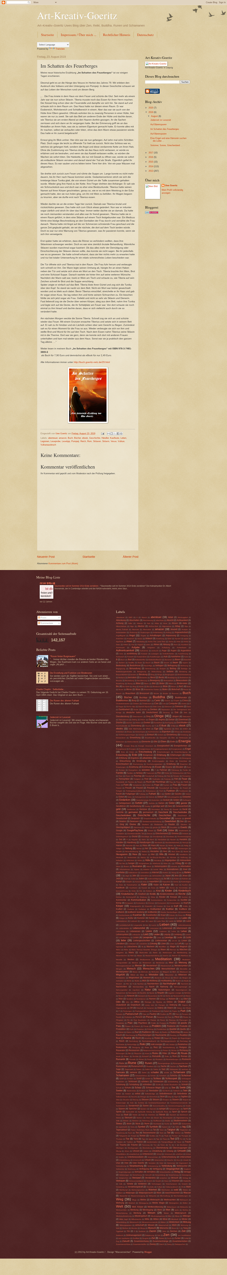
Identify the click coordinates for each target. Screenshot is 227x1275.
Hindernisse (131, 857)
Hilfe (161, 854)
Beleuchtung (156, 671)
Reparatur (120, 1050)
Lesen (136, 937)
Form (126, 785)
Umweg (169, 1151)
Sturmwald (157, 1124)
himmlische (183, 854)
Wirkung (187, 1222)
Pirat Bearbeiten (140, 1020)
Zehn (164, 1231)
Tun (155, 1145)
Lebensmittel (139, 928)
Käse (121, 885)
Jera (176, 876)
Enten (131, 752)
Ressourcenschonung (151, 1050)
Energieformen (180, 746)
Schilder (130, 1079)
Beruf (152, 677)
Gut (120, 839)
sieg (169, 1097)
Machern (151, 947)
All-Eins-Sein (153, 626)
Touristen (119, 1142)
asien (148, 644)
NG (161, 996)
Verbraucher (182, 1166)
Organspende (121, 1008)
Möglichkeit (134, 978)
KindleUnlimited (167, 894)
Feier (120, 776)
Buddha (159, 697)
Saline (155, 1069)
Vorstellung (120, 1187)
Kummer (141, 918)
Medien (130, 959)
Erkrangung (186, 758)
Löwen (171, 944)
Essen (158, 767)
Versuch (174, 1178)
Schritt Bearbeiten (171, 1084)
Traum (188, 1142)
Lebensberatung (184, 925)
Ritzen (126, 1056)
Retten (165, 1050)
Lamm (171, 921)
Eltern (163, 741)
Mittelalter (153, 974)
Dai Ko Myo (130, 706)
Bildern (171, 683)
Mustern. (119, 984)
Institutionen (133, 872)
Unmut (188, 1154)
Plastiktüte (120, 1023)
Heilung (128, 848)
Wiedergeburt (141, 1216)
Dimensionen (138, 716)
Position (173, 1023)
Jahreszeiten (157, 876)
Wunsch (152, 1228)
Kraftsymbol (155, 909)
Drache (119, 723)
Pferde (185, 1017)
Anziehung (160, 638)
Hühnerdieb (185, 860)
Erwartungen (121, 767)
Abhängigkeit (183, 617)
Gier (182, 821)
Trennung (146, 1145)
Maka (126, 950)
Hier (153, 854)
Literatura (120, 944)
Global (147, 827)
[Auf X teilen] (114, 433)
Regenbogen (186, 1038)
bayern (185, 663)
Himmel (171, 854)
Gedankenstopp (142, 800)
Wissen (151, 1225)
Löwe (163, 944)
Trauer (178, 1142)
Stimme (126, 1121)
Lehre (173, 931)
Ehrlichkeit (120, 732)
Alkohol (141, 626)
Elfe (155, 742)
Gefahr (176, 800)
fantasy (139, 773)
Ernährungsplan (158, 761)
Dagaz (120, 706)
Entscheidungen (163, 752)
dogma (162, 720)
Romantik (120, 1059)
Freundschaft (164, 788)
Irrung (173, 872)
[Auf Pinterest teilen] (121, 433)
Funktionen (183, 791)
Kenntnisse (183, 888)
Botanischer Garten (151, 689)
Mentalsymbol (122, 972)
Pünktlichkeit (161, 1029)
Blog (134, 686)
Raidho (165, 1032)
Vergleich (187, 1169)
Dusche (148, 726)
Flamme (131, 782)
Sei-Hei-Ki (166, 1091)
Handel (173, 839)
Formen (148, 785)
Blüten (173, 686)
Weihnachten (170, 1200)
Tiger (144, 1139)
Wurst (174, 1228)
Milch (174, 972)
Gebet (121, 797)
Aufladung (166, 647)
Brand (185, 689)
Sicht (162, 1097)
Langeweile (137, 925)
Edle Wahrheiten (135, 729)
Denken (153, 709)
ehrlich (185, 729)
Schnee (185, 1082)
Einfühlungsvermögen (127, 735)
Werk (159, 1210)
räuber (185, 1032)
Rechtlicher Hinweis (116, 34)
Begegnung (120, 668)
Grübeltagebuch (122, 836)
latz (146, 925)
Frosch (185, 788)
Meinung (183, 962)
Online (170, 1002)
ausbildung (132, 654)
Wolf (117, 1228)
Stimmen (135, 1121)
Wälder (185, 1190)
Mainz (118, 950)
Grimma (175, 833)
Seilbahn (176, 1091)
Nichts (168, 996)
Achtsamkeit (182, 620)
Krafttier (170, 909)
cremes (184, 703)
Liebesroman (161, 941)
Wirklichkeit (174, 1222)
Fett (176, 779)
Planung (172, 1020)
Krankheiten (151, 915)
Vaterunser (171, 1163)
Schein (153, 1076)
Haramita (129, 845)
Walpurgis (130, 1193)
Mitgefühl (120, 974)
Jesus (185, 876)
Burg (134, 700)
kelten (162, 888)
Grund (134, 836)
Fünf (161, 791)
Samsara (120, 1072)
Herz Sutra (175, 851)
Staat (118, 1115)
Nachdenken (153, 984)
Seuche (134, 1097)
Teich (162, 1133)
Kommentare (46, 623)
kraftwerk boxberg (136, 912)
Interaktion (145, 872)
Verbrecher (120, 1169)
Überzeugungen (180, 1148)
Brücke (156, 693)
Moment (147, 978)
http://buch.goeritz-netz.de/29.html (92, 362)
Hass (145, 845)
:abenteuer (120, 617)
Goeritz (183, 827)
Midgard (166, 972)
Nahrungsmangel (180, 987)
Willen (156, 1219)
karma (175, 882)
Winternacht (134, 1222)
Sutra (132, 1127)
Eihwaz (177, 732)
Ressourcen (134, 1050)
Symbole (153, 1126)
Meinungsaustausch (123, 966)
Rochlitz (136, 1056)
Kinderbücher (127, 894)
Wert (168, 1210)
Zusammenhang (141, 1241)
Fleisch (140, 782)
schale (166, 1072)
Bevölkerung (142, 680)
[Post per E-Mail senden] (102, 433)
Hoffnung (184, 857)
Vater (161, 1163)
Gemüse (143, 809)
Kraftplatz (142, 909)
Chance (167, 700)
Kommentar (121, 900)
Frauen (184, 785)
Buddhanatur (181, 698)
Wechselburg (165, 1196)
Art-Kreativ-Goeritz (77, 15)
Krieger (122, 918)
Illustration (137, 866)
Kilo (140, 891)
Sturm (146, 1124)
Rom (89, 441)
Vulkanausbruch (48, 445)
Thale (166, 1136)
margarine (120, 953)
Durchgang (169, 723)
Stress (119, 1123)
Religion (183, 1047)
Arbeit (129, 641)
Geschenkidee (180, 812)
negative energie (174, 993)
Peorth (118, 1017)
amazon (62, 438)
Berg (153, 674)
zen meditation (124, 1238)
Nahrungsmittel (121, 990)
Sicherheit (153, 1097)
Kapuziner (166, 882)
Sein (185, 1090)
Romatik (132, 1059)
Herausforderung (131, 851)
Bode (189, 686)
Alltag (177, 626)
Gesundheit (165, 818)
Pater (144, 1014)
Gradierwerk (183, 830)
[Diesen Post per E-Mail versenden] (108, 433)
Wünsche (164, 1228)
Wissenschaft (163, 1225)
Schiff (121, 1079)
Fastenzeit (150, 773)
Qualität (172, 1029)
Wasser (187, 1192)
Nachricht (184, 984)
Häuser (162, 845)
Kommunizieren (157, 900)
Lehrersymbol (122, 934)
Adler (130, 623)
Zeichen (173, 1231)
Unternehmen (153, 1157)
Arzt (132, 644)
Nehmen (187, 993)
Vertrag (185, 1178)
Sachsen (183, 1066)
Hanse (119, 845)
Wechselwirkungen (181, 1196)
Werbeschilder (121, 1210)
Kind (158, 891)
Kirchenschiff (131, 897)
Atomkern (184, 644)
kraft (176, 906)
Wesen (151, 1212)
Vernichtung (137, 1175)
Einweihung (135, 738)
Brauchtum (130, 693)
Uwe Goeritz (171, 185)
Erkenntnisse (174, 758)
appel (186, 638)
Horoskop (157, 860)
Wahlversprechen (138, 1190)
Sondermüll (133, 1106)
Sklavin (105, 441)
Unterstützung (124, 1160)
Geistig (147, 806)
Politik (153, 1023)
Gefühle (152, 803)
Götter (171, 830)
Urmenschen (159, 1160)
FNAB (186, 782)
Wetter (166, 1213)
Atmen (156, 644)
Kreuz (180, 915)
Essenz (169, 767)
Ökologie (148, 1002)
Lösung (153, 943)
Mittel (142, 975)
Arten (118, 644)
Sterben (139, 1118)
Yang (185, 1228)
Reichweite (120, 1044)
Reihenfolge (132, 1044)
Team (130, 1133)
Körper (119, 905)
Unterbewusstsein (135, 1157)
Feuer (184, 779)
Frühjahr (119, 791)
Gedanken (124, 799)
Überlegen (120, 1148)
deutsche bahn (133, 712)
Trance (139, 1142)
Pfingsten (119, 1020)
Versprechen (123, 1178)
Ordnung (173, 1005)
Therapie (184, 1136)
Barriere (122, 663)
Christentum (146, 703)
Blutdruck (156, 686)
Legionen (45, 441)
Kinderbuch (184, 890)
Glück (163, 827)
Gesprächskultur (150, 818)
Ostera (160, 1008)
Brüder (165, 693)
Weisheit (131, 1203)
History (143, 857)
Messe (135, 972)
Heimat (139, 848)
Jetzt (118, 879)
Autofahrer (176, 657)
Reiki (142, 1044)
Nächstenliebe (138, 987)
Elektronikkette (133, 742)
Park (183, 1010)
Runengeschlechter (180, 1063)
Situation (126, 1100)
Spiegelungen (174, 1109)
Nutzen (172, 999)
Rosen (149, 1059)
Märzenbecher (121, 955)
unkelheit (179, 1154)
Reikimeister (121, 1047)
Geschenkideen (123, 815)
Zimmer (161, 1238)
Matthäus (184, 955)
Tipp (157, 1139)
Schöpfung (134, 1084)
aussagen (155, 654)
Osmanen (150, 1008)
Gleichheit (137, 827)
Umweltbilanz (121, 1154)
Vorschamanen (171, 1184)
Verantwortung (136, 1166)
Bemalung (183, 671)
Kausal (144, 888)
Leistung (178, 934)
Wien (170, 1216)
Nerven (121, 996)
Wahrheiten (165, 1190)
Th (160, 1136)
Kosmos (160, 906)
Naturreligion (164, 990)
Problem (156, 1025)
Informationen (124, 869)
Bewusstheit (168, 680)
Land (188, 921)
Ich (186, 863)
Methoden (155, 972)
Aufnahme (144, 651)
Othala (188, 1008)
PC (170, 1014)
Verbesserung (152, 1166)
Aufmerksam (181, 647)
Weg (119, 1199)
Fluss (178, 782)
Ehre (177, 729)
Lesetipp (66, 441)
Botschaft (175, 689)
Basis (140, 663)
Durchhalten (182, 723)
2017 (151, 152)
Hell (172, 848)
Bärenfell (187, 660)
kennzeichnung (122, 891)
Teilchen (177, 1133)
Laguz (150, 921)
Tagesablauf (121, 1130)
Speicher (133, 1109)
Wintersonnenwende (150, 1222)
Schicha (173, 1076)
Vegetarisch (183, 1163)
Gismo (133, 824)
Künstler (161, 918)
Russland (150, 1066)
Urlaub (148, 1160)
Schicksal (186, 1075)
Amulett (173, 629)
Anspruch (130, 638)
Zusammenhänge (161, 1241)
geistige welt (158, 806)
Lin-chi (174, 941)
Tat (154, 1130)
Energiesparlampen (160, 749)
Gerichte (120, 812)
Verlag (177, 1172)
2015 (151, 161)
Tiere (135, 1139)
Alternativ (135, 629)
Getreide (178, 818)
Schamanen (122, 1075)
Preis (118, 1026)
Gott (159, 830)
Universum (168, 1154)
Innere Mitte (158, 869)
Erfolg (188, 755)
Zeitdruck (119, 1235)
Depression (165, 709)
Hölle (147, 860)
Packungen (127, 1011)
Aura (121, 654)
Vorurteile (150, 1187)
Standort (173, 1115)
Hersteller (154, 851)
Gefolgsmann (125, 803)
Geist (171, 802)
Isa (180, 872)
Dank (189, 706)
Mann (163, 950)
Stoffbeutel (157, 1121)
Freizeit (118, 788)
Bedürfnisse (135, 666)
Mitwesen (182, 975)
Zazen (152, 1231)
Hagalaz (134, 839)
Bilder (162, 683)
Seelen (119, 1090)
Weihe (143, 1200)
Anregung (184, 636)
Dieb (185, 712)
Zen (166, 1235)
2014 (151, 166)
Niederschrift (178, 996)
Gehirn (161, 803)
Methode (144, 972)
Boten (165, 689)
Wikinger (187, 1216)
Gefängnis (187, 800)
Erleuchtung (125, 761)
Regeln (174, 1038)
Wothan (125, 1228)
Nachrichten (121, 987)
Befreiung (184, 666)
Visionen (176, 1181)
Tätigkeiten (184, 1130)
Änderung (133, 632)
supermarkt (123, 1127)
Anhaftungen (155, 636)
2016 (151, 157)
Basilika (131, 663)
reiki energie (156, 1044)
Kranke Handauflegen (169, 912)
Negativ (160, 993)
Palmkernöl (156, 1011)
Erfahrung (161, 755)
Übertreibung (147, 1148)
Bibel (138, 683)
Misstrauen (184, 972)
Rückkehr (159, 1059)
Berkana (121, 677)
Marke (155, 953)
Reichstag (184, 1041)
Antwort (148, 638)
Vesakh (158, 1181)
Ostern (170, 1008)
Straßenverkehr (181, 1121)
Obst (185, 999)
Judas (133, 879)
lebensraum (181, 928)
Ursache (170, 1160)
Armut (186, 641)
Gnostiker (173, 827)
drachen (129, 723)
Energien (132, 749)
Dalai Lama (157, 706)
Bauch (148, 663)
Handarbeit (162, 839)
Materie (175, 955)
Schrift (158, 1084)
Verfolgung (144, 1169)
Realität (127, 1038)
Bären (177, 660)
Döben (142, 720)
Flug (171, 782)
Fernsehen (186, 776)
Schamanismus (141, 1076)
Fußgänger (130, 794)
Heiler (178, 845)
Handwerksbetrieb (172, 842)
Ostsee (179, 1008)
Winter (185, 1219)
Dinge (159, 716)
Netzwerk (141, 996)
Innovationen (173, 869)
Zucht (169, 1238)
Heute (185, 851)
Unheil (159, 1154)
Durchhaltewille (121, 726)
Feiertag (137, 776)
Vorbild (130, 1184)
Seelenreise (131, 1091)
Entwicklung (122, 755)
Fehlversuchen (178, 773)
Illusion (126, 866)
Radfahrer (146, 1032)
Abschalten (134, 620)
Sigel (176, 1097)
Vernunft (148, 1175)
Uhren (127, 1151)
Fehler (167, 773)
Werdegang (148, 1210)
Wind (165, 1219)
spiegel (162, 1109)
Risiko (155, 1053)
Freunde (151, 788)
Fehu (189, 773)
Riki (129, 1053)
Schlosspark (171, 1078)
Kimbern (149, 891)
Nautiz (151, 993)
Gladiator (145, 824)
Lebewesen (135, 931)
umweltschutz (134, 1154)
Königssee (129, 903)
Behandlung (135, 668)
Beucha (119, 680)
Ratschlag (175, 1032)
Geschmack (182, 815)
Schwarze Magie (153, 1088)
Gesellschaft (121, 818)
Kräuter (172, 915)
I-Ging (178, 863)
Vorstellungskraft (135, 1187)
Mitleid (132, 975)
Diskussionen (124, 720)
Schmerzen (158, 1082)
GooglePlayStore (135, 830)
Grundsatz (170, 836)
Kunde (152, 918)
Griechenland (162, 833)
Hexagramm (122, 854)
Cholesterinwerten (123, 703)
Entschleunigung (180, 752)
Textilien (152, 1136)
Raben (129, 1032)
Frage (157, 785)
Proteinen (140, 1029)
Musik (186, 981)
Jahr (134, 876)
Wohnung (184, 1225)
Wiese (177, 1216)
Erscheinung (138, 764)
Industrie (174, 866)
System (165, 1127)
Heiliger (119, 848)
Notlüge (163, 999)
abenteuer (52, 438)
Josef (126, 879)
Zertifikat (136, 1238)
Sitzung (135, 1100)
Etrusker (179, 767)
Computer (173, 703)
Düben (138, 723)
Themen (175, 1136)
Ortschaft (139, 1008)
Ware (159, 1193)
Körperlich (149, 906)
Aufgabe (136, 647)
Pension (185, 1014)
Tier (127, 1139)
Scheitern (163, 1076)
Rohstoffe (156, 1056)
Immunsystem (161, 866)
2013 (151, 171)
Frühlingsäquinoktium (134, 791)
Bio (117, 686)
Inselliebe (120, 872)
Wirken (163, 1222)
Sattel (144, 1072)
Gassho (178, 794)
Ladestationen (121, 921)
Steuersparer (168, 1118)
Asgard (140, 644)
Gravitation (120, 833)
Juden (141, 879)
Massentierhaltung (152, 955)
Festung (167, 779)
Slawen (175, 1100)
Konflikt (184, 900)
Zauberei (142, 1231)
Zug (117, 1241)
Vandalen (152, 1163)
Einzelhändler (150, 738)
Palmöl (166, 1011)
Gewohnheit (170, 821)
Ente (123, 752)
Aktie (185, 623)
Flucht (149, 782)
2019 (151, 112)
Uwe (126, 1163)
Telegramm (123, 1136)
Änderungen (145, 632)
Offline (137, 1002)
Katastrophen (132, 885)
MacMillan (162, 947)
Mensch (131, 968)
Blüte (165, 686)
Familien (130, 773)
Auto (166, 657)
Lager (143, 921)
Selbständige (150, 1094)
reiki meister (170, 1044)
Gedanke (186, 797)
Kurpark (171, 918)
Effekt (148, 729)
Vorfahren (142, 1184)
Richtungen (120, 1053)
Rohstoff (145, 1056)
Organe (185, 1005)
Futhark (152, 794)
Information (186, 866)
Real (118, 1038)
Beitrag (173, 668)
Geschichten (165, 815)
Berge (160, 674)
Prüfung (150, 1029)
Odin (118, 1002)
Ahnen (175, 623)
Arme (178, 641)
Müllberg (154, 981)
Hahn (144, 839)
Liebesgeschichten (141, 941)
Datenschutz (145, 34)
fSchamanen (151, 791)
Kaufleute (114, 438)
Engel (188, 749)
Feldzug (160, 776)
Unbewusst (148, 1154)
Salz (164, 1069)
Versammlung (160, 1175)
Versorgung (186, 1175)
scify (166, 1088)
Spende (153, 1109)
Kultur (130, 918)
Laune (153, 925)
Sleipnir (185, 1100)
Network (130, 996)
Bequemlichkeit (122, 674)
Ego (156, 728)
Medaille (119, 959)
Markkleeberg (182, 953)
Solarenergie (121, 1103)
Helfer (164, 848)
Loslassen (132, 944)
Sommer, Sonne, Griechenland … (166, 145)
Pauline (153, 1014)
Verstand (136, 1178)
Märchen (184, 950)
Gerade (175, 809)
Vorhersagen (156, 1184)
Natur (148, 989)
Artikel (125, 644)
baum (175, 662)
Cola (164, 703)
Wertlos (185, 1210)
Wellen (185, 1203)
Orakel (181, 1001)
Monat (167, 978)
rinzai (147, 1053)
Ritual (174, 1053)
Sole (132, 1103)
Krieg (188, 915)
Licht (188, 937)
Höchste (173, 857)
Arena (171, 641)
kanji (144, 882)
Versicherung (174, 1175)
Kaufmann (133, 888)
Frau (175, 785)
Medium (135, 963)
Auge (164, 651)
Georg (166, 809)
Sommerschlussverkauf (157, 1103)
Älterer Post (130, 556)
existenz (146, 770)
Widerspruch (180, 1213)
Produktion (121, 1029)
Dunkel (147, 723)
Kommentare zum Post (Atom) (63, 563)
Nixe (121, 999)
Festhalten (156, 779)
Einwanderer (121, 738)
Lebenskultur (124, 928)
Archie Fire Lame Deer (156, 641)
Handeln (183, 839)
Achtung (119, 623)
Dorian (172, 720)
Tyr (170, 1145)
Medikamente (145, 959)
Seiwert (128, 1094)
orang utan (149, 1005)
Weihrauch (184, 1200)
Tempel (133, 1136)
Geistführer (121, 806)
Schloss (157, 1078)
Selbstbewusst (165, 1094)
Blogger (148, 1252)
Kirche (181, 893)
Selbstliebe (182, 1094)
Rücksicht (186, 1059)
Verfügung (157, 1169)
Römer (141, 1059)
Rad (137, 1032)
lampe (179, 921)
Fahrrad (163, 770)
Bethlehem (184, 677)
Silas (118, 1100)
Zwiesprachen (180, 1244)
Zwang (153, 1244)
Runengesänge (164, 1063)
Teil (168, 1132)
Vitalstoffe (187, 1181)
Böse (138, 689)
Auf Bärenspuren (158, 124)
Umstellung (157, 1151)
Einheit (141, 735)
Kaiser (176, 879)
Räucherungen (145, 1035)
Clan (156, 703)
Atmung (166, 644)
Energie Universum (145, 746)
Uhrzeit (136, 1151)
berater (133, 674)
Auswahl (130, 657)
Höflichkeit (130, 860)
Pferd (176, 1017)
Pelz (177, 1014)
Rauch (119, 1035)
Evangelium (133, 770)
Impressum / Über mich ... (78, 34)
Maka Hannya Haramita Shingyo (144, 950)
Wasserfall (123, 1196)
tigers (151, 1139)
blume (141, 686)
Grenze (150, 833)
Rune (132, 1063)
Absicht (170, 620)
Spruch (184, 1112)
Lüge (186, 944)
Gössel (150, 830)
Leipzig (167, 934)
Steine (118, 1118)
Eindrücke (187, 732)
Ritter (164, 1053)
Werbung (134, 1210)
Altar (186, 626)
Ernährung (141, 761)
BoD (181, 686)
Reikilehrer (183, 1044)
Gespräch (135, 818)
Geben (188, 794)
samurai (133, 1072)
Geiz (170, 806)
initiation (146, 869)
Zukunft (126, 1241)
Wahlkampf (123, 1190)
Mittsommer (169, 975)
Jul (165, 879)
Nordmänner (141, 999)
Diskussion (187, 716)
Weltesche (184, 1207)
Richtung (184, 1050)
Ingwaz (136, 869)
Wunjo (142, 1228)
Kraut (163, 915)
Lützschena (132, 947)
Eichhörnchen (153, 732)
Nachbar (140, 984)
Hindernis (119, 857)
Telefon (187, 1133)
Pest (169, 1017)
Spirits (119, 1112)
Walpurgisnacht (146, 1193)
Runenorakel (122, 1066)
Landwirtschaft (124, 925)
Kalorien (185, 879)
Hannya (185, 842)
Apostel (178, 638)
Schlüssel (132, 1082)
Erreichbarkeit (122, 764)
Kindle (153, 894)
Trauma (122, 1145)
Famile (185, 770)
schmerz (145, 1082)
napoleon (136, 990)
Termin (142, 1136)
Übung (118, 1151)
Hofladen (119, 860)
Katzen (166, 884)
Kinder (168, 890)
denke (144, 709)
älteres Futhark (122, 629)
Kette (134, 891)
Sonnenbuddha (159, 1106)
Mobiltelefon (120, 978)
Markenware (167, 953)
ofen (127, 1002)
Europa (122, 770)
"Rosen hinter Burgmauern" (63, 656)
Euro (189, 767)
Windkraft (174, 1219)
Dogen (152, 720)
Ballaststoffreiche (155, 660)
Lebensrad (167, 928)
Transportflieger (167, 1142)
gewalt (188, 818)
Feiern (128, 776)
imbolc (148, 866)
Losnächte (143, 944)
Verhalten (139, 1172)
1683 (130, 617)
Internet (155, 872)
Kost (168, 906)
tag (184, 1126)
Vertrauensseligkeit (136, 1181)
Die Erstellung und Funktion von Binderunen (71, 673)
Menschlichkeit (168, 969)
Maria (131, 953)
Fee (159, 773)
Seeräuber (154, 1091)
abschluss (160, 620)
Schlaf (147, 1079)
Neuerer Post (46, 556)
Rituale (184, 1053)
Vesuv (113, 441)
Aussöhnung (183, 654)
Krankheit (137, 915)
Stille (118, 1121)
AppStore (119, 641)
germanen (133, 812)
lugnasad (119, 947)
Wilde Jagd (123, 1219)
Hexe (134, 854)
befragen (160, 666)
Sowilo (188, 1106)
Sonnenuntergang (175, 1106)
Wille (147, 1219)
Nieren (188, 996)
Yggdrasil (119, 1231)
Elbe (173, 738)
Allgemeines (166, 626)
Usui (118, 1163)
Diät (176, 712)
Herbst (144, 851)
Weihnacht (155, 1200)
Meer (171, 963)
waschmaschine (172, 1193)
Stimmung (146, 1121)
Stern (148, 1118)
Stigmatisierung (182, 1118)
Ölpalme (159, 1002)
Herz (165, 851)
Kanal (137, 882)
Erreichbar (183, 761)
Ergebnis (135, 758)
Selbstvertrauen (122, 1097)
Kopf (186, 903)
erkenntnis (148, 758)
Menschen (148, 968)
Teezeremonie (149, 1133)
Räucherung (130, 1035)
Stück (137, 1124)
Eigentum (166, 732)
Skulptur (166, 1100)
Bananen (168, 660)
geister (184, 803)
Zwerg (169, 1244)
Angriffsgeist (120, 636)
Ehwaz (129, 732)
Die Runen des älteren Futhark (64, 700)
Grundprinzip (158, 836)
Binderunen (182, 683)
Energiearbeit (163, 746)
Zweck (161, 1244)
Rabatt (121, 1032)
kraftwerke (152, 912)
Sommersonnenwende (179, 1103)
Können (151, 903)
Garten (168, 794)
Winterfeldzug (121, 1222)
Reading (173, 1035)
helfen (155, 848)
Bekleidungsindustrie (124, 671)
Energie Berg (129, 746)
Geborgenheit (140, 797)
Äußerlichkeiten (168, 654)
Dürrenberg (136, 726)
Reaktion (184, 1035)
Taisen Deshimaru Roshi (140, 1130)
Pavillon (163, 1014)
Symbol (141, 1126)
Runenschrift (137, 1066)
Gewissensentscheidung (152, 821)
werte (177, 1210)
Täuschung (120, 1133)
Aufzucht (155, 651)
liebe (123, 940)
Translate (60, 49)
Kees (153, 888)
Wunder (134, 1228)
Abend (144, 617)
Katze (156, 885)
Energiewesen (176, 749)
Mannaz (173, 950)
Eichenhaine (140, 732)
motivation (120, 981)
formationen (137, 785)
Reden (157, 1038)
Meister (138, 965)
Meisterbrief (151, 966)
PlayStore (142, 1023)
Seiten (118, 1094)
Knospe (173, 897)
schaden (155, 1072)
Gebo (129, 797)
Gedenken (156, 800)
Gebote (151, 797)
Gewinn (122, 821)
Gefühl (138, 802)
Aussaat (144, 654)
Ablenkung (121, 620)
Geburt (160, 797)
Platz (130, 1023)
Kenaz (172, 888)
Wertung (137, 1213)
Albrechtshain (121, 626)
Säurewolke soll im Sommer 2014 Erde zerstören (76, 586)
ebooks (119, 728)
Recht (138, 1038)
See (173, 1087)
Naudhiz (143, 993)
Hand (152, 839)
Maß (132, 955)
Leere (149, 931)
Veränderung (121, 1166)
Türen (162, 1145)
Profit (131, 1029)
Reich (83, 441)
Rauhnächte (161, 1035)
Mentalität (183, 969)
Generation (155, 809)
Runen (148, 1063)
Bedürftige (148, 666)
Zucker (177, 1238)
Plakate (153, 1020)
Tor (187, 1139)
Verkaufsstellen (165, 1172)
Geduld (166, 800)
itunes (187, 872)
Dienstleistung (122, 716)
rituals (118, 1056)
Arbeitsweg (140, 641)
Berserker (143, 677)
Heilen (170, 845)
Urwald (185, 1160)
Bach (123, 660)
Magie (173, 947)
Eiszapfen (163, 738)
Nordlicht (129, 999)
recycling (147, 1038)
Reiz (156, 1047)
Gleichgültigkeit (123, 827)
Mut (127, 984)
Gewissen (134, 821)
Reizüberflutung (169, 1047)
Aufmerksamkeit (125, 650)
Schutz (138, 1087)
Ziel (153, 1238)
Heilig (186, 845)
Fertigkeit (137, 779)
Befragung (172, 666)
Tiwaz (165, 1139)
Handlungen (145, 842)
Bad (130, 660)
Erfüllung (123, 758)
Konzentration (175, 903)
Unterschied (185, 1157)
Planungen (183, 1020)
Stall (142, 1115)
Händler (105, 438)
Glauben (184, 824)
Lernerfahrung (124, 937)
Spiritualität (130, 1112)
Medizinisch (147, 963)
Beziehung (120, 683)
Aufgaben (151, 647)
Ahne (165, 623)
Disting (134, 720)
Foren (118, 785)
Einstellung (172, 735)
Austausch (120, 657)
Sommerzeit (120, 1106)
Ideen (118, 866)
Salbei (147, 1069)
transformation (152, 1142)
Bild (154, 683)
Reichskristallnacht (149, 1041)
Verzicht (149, 1181)
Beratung (143, 674)
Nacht (151, 987)
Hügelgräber (170, 860)
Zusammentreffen (140, 1244)
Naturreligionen (181, 990)
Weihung (120, 1203)
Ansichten (120, 638)
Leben (123, 438)
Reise (147, 1047)
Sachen (173, 1066)
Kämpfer (128, 882)
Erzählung (133, 767)
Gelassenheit (182, 806)
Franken (166, 785)
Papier (174, 1011)
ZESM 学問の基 (47, 583)
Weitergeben (174, 1203)
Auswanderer (142, 657)
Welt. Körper (137, 1207)
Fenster (176, 776)
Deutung (166, 712)
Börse (129, 689)
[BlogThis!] (111, 433)
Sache (164, 1066)
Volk (120, 1184)
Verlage (187, 1172)
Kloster (162, 897)
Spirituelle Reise (162, 1112)
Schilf (138, 1079)
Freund (139, 788)
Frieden (176, 788)
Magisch (183, 947)
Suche (166, 1124)
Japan (168, 876)
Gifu (189, 821)
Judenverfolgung (154, 879)
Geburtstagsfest (173, 797)
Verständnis (150, 1178)
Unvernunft (137, 1160)
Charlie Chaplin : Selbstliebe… (50, 689)
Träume (134, 1145)
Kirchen (119, 897)
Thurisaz (119, 1139)
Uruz (178, 1160)
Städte (135, 1115)
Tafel (177, 1127)
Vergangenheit (173, 1169)
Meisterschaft (166, 966)
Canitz (157, 700)
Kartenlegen (186, 882)
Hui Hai (122, 863)
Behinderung (150, 668)
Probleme (171, 1026)
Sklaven (97, 441)
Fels (168, 776)
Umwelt (181, 1150)
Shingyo (143, 1097)
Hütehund (156, 863)
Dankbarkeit (124, 709)
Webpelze (153, 1196)
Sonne (146, 1106)
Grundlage (145, 836)
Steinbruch (184, 1115)
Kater (144, 884)
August (155, 116)
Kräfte (185, 906)
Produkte (183, 1026)
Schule (128, 1088)
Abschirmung (148, 620)
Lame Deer (161, 921)
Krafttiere (183, 909)
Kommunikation (138, 900)
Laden (184, 918)
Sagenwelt (129, 1069)
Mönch (176, 978)
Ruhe (121, 1063)
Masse (139, 955)
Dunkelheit (158, 723)
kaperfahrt (154, 882)
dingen (175, 716)
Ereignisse (148, 755)
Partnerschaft (131, 1014)
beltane (170, 671)
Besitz (161, 677)
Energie (184, 741)
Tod (172, 1138)
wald (176, 1189)
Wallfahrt (119, 1193)
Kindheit (142, 894)
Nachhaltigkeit (169, 983)
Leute (179, 937)
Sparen (121, 1109)
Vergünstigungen (125, 1172)
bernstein (132, 677)
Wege (134, 1200)
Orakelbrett (121, 1005)
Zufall (186, 1238)
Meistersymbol (181, 966)
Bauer (157, 663)
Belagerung (141, 671)
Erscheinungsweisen (155, 764)
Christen (136, 703)
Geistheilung (135, 806)
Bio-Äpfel (125, 686)
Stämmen (151, 1115)
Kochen (185, 897)
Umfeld (146, 1151)
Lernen (188, 934)
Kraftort (119, 909)
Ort (131, 1008)
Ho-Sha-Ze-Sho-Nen (158, 857)
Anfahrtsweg (158, 632)
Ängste (143, 636)
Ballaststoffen (140, 660)
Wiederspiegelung (158, 1216)
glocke (155, 827)
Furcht (119, 794)
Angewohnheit (181, 632)
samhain (185, 1069)
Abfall (170, 617)
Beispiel (163, 668)
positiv (184, 1023)
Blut (148, 686)
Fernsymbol (124, 779)
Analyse (185, 629)
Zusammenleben (180, 1241)
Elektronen (120, 742)
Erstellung (171, 764)
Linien (184, 941)
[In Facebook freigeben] (118, 433)
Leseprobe (55, 441)
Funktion (171, 791)
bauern (166, 663)
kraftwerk (120, 912)
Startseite (47, 34)
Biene (146, 683)
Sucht (175, 1124)
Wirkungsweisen (125, 1225)
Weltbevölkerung (155, 1207)
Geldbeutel (131, 809)
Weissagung (143, 1203)
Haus (153, 845)
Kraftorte (130, 909)
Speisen (143, 1109)
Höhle (139, 860)
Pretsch (137, 1026)
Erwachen (184, 764)
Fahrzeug (175, 770)
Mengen (119, 969)
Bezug (130, 683)
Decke (136, 709)
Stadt (126, 1115)
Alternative (147, 629)
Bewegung (155, 680)
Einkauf (150, 735)
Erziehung (146, 767)
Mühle (129, 981)
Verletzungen (124, 1175)
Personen (161, 1017)
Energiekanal (121, 749)
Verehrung (132, 1169)
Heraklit (119, 851)
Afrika (157, 623)
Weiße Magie (158, 1203)
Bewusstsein (182, 680)
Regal (166, 1038)
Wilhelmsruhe (136, 1219)
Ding (148, 716)
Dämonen (168, 706)
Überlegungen (133, 1148)
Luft (179, 944)
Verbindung (167, 1166)
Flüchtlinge (161, 782)
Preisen (128, 1026)
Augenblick (186, 651)
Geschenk (163, 812)
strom (128, 1124)
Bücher (77, 438)
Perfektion (128, 1017)
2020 (151, 107)
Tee (137, 1133)
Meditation (163, 959)
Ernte (172, 761)
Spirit (185, 1109)
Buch (70, 438)
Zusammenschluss (123, 1244)
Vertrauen (120, 1180)
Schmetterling (173, 1082)
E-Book (163, 725)
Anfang (168, 632)
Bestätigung (172, 677)
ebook (85, 438)
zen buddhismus (184, 1235)
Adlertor (140, 623)
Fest (146, 779)
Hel (146, 848)
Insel (185, 869)
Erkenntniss (161, 758)
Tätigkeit (171, 1129)
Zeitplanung (149, 1235)
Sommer (141, 1103)
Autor (186, 657)
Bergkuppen (170, 674)
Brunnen (175, 693)
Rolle (167, 1056)
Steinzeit (128, 1118)
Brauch (118, 693)
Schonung (120, 1084)
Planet (162, 1020)
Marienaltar (143, 953)
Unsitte (121, 1157)
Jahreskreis (144, 876)
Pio (128, 1020)
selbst (137, 1094)
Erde (134, 754)
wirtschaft (139, 1225)
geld (118, 809)
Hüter (166, 863)
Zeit (183, 1231)
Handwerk (158, 842)
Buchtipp (143, 698)
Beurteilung (129, 680)
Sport (174, 1112)
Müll (144, 981)
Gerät (184, 809)
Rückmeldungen (172, 1059)
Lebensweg (120, 931)
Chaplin (176, 700)
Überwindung (162, 1148)
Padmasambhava (142, 1011)
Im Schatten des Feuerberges (164, 129)
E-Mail (173, 726)
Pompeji (75, 441)
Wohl (174, 1225)
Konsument (162, 903)
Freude (128, 788)
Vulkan (121, 441)
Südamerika (186, 1124)
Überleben (184, 1145)
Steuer (156, 1118)
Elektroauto (183, 738)
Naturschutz (120, 993)
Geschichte (94, 438)
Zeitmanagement (133, 1235)
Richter (174, 1050)
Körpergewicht (135, 906)
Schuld (118, 1088)
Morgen (185, 978)
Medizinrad (160, 963)
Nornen (152, 999)
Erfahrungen (176, 755)
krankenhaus (186, 912)
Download (183, 720)
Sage (118, 1069)
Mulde (137, 981)
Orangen (161, 1005)
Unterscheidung (169, 1157)
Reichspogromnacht (168, 1041)
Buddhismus (122, 700)
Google (119, 830)
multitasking (166, 981)
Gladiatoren (158, 824)
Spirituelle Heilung (145, 1112)
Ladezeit (133, 921)
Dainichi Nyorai (144, 706)
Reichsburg (133, 1041)
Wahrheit (152, 1189)
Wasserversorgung (138, 1196)
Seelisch (142, 1091)
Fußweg (142, 794)
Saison (139, 1069)
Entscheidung (145, 752)
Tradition (129, 1142)
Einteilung (184, 735)
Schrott (184, 1084)
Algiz (132, 626)
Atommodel (120, 647)
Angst (132, 635)
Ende (172, 742)
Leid (145, 934)
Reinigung (136, 1047)
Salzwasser (174, 1069)
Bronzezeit (144, 693)
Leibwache (136, 934)
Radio (157, 1032)
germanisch (148, 812)
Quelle (183, 1029)
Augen (174, 651)
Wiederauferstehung (124, 1216)
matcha (166, 955)
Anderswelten (121, 632)
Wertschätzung (121, 1213)
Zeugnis (145, 1238)
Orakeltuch (135, 1005)
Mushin (178, 981)
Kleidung (143, 897)
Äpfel (169, 638)
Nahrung (164, 987)
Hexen (144, 854)
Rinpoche (138, 1053)
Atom (176, 644)
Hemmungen (183, 848)
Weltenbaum (171, 1207)
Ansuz (139, 638)
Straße (167, 1121)
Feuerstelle (120, 782)
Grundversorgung (184, 836)
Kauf (176, 885)
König (118, 903)
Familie (119, 773)
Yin (128, 1231)
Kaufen (185, 885)
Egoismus (167, 729)
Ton (181, 1139)
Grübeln (185, 833)
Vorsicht (185, 1184)
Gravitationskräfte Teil (135, 833)
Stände (162, 1115)
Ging (122, 824)
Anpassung (171, 636)
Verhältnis (151, 1172)
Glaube (171, 824)
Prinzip (146, 1026)
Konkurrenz (140, 903)
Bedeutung (121, 666)
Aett (148, 623)
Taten (162, 1130)
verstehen (163, 1178)
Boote (121, 689)
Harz (137, 845)
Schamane (179, 1072)
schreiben (147, 1084)
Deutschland (152, 712)
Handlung (131, 842)
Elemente (146, 742)
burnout (143, 700)
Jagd (127, 876)
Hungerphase (144, 863)
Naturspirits (132, 993)
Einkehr (161, 735)
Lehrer (184, 931)
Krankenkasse (124, 915)
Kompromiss (171, 900)
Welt (119, 1206)
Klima (153, 897)
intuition (165, 872)
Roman (184, 1056)
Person (149, 1017)
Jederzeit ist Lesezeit (160, 120)
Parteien (119, 1014)
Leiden (157, 934)
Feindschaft (149, 776)
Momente (158, 978)
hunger (131, 863)
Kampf (119, 882)
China (185, 700)
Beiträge (184, 668)
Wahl (188, 1187)
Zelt (158, 1235)
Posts (43, 617)
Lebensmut (154, 928)
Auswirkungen (155, 657)
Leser (159, 937)
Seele (182, 1087)
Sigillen (184, 1097)
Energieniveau (144, 749)
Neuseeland (152, 996)
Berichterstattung (184, 674)
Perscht (138, 1017)
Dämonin (179, 706)
